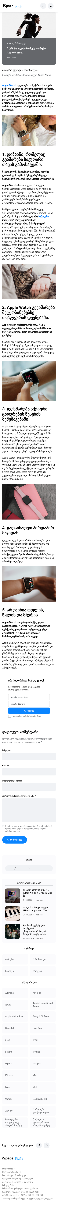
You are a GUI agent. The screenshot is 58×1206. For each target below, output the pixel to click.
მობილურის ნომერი (12, 781)
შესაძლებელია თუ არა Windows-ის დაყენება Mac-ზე (38, 892)
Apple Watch (9, 85)
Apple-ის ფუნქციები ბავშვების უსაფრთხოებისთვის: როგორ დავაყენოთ (34, 929)
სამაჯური (44, 216)
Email (5, 765)
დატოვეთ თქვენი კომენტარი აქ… (19, 796)
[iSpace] (12, 6)
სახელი (6, 750)
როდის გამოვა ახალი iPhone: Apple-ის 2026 (35, 909)
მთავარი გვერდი (11, 70)
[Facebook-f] (39, 1145)
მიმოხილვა (30, 70)
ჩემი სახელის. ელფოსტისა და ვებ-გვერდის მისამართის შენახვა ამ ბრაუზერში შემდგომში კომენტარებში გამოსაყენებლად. (28, 828)
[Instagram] (47, 1145)
